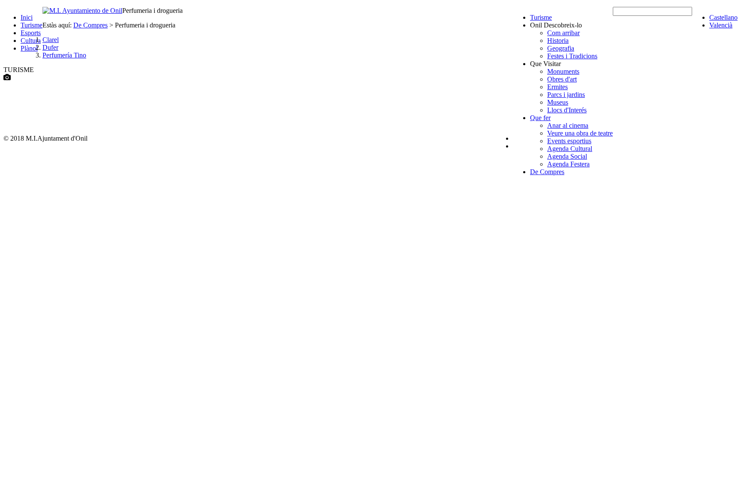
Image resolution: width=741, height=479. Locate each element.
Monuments (563, 71)
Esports (31, 32)
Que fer (540, 117)
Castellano (723, 17)
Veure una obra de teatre (580, 133)
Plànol (29, 48)
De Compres (547, 171)
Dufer (50, 47)
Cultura (31, 40)
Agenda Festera (568, 164)
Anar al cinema (567, 125)
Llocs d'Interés (567, 110)
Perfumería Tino (64, 55)
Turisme (31, 25)
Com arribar (563, 32)
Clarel (50, 39)
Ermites (557, 86)
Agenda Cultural (569, 148)
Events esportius (569, 141)
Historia (558, 40)
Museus (557, 102)
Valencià (720, 25)
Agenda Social (567, 156)
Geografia (560, 48)
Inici (27, 17)
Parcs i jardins (566, 94)
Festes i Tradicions (572, 56)
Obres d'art (562, 79)
